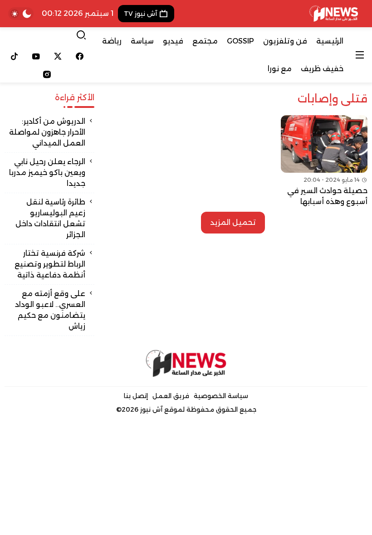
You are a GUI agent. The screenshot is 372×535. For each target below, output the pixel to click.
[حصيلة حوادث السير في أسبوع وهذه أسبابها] (324, 161)
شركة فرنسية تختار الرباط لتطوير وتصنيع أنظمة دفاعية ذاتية (50, 264)
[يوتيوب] (36, 56)
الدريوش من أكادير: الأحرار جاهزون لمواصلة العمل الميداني (47, 132)
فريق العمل (170, 396)
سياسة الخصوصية (221, 396)
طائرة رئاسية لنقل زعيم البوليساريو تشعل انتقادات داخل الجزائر (50, 218)
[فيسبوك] (79, 56)
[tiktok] (14, 56)
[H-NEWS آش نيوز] (333, 13)
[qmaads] (186, 363)
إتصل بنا (136, 396)
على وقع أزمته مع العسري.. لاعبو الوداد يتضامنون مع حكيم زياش (50, 310)
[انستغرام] (47, 74)
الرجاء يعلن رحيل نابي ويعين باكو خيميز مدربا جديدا (47, 172)
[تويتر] (58, 56)
